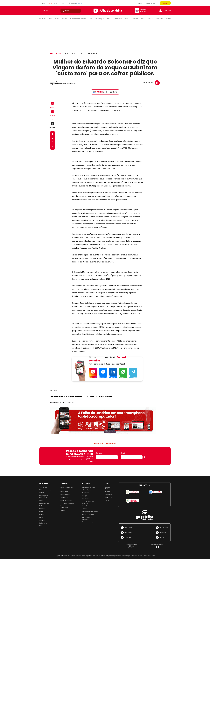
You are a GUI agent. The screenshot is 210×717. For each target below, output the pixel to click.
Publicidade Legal (88, 514)
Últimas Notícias (56, 54)
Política (42, 512)
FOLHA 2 (109, 19)
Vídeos (41, 526)
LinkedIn (107, 492)
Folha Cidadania (66, 500)
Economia (42, 509)
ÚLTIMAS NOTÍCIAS (54, 19)
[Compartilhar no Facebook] (52, 134)
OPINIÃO (150, 19)
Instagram (108, 494)
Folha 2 (41, 506)
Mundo (41, 514)
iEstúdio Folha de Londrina (88, 502)
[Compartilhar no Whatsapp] (52, 146)
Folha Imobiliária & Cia (66, 488)
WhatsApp (43, 487)
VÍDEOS (168, 19)
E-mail (123, 453)
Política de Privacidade (90, 512)
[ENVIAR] (145, 457)
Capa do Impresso (88, 487)
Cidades (42, 493)
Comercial (85, 493)
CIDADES (64, 19)
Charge (84, 496)
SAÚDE (90, 19)
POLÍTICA (127, 19)
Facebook (108, 497)
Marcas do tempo (88, 522)
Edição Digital (86, 490)
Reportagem (65, 494)
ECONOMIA (118, 19)
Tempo (84, 509)
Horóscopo (85, 498)
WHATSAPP (42, 19)
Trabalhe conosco (88, 506)
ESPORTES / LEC (99, 19)
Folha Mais (64, 492)
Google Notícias (108, 488)
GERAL (143, 19)
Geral (41, 517)
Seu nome (99, 453)
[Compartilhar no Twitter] (52, 142)
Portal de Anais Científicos (87, 518)
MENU (46, 11)
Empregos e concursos (43, 496)
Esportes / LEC (44, 503)
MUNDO (135, 19)
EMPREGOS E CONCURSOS (78, 19)
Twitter (107, 500)
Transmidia (64, 497)
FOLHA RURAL (159, 19)
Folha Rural (43, 523)
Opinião (42, 520)
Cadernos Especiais (67, 503)
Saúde (41, 500)
